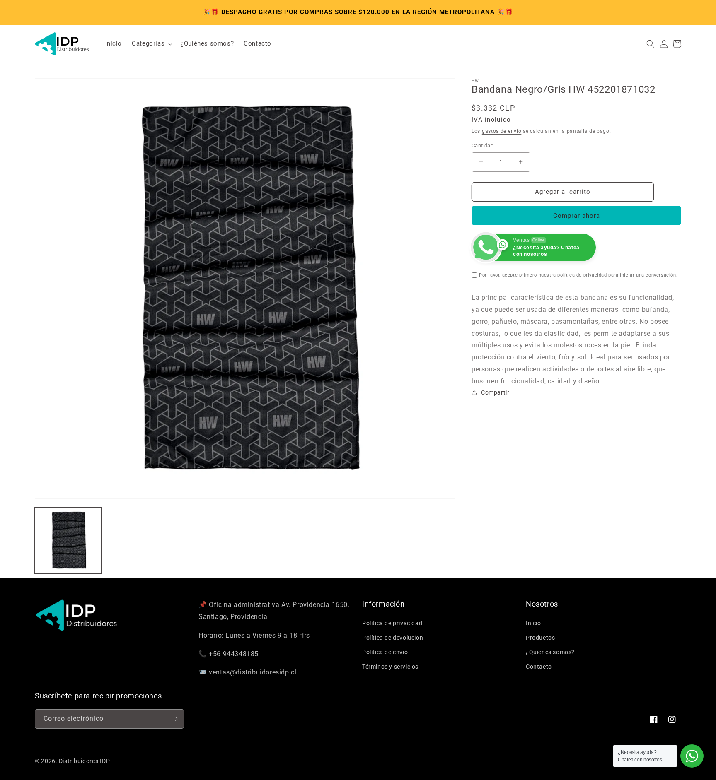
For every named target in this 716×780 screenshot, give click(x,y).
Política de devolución (392, 637)
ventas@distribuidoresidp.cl (252, 672)
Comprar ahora (576, 215)
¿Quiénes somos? (550, 652)
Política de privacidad (392, 623)
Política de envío (385, 652)
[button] (151, 44)
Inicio (533, 623)
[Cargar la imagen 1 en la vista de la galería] (68, 540)
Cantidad (482, 145)
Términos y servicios (390, 666)
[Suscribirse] (174, 719)
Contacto (539, 666)
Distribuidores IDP (84, 761)
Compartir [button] (495, 392)
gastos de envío (502, 131)
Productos (540, 637)
